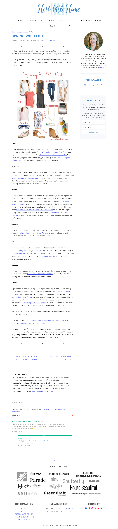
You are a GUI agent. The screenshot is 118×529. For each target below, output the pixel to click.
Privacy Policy (24, 511)
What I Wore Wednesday (51, 320)
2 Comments (51, 40)
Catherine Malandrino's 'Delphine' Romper (32, 233)
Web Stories (24, 520)
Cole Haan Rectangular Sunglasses (40, 274)
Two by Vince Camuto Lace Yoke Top (51, 152)
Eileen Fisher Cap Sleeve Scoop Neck (53, 155)
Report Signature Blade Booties (34, 303)
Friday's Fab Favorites (29, 323)
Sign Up (69, 508)
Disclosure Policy (24, 514)
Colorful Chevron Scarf (20, 253)
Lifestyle (19, 32)
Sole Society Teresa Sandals (22, 297)
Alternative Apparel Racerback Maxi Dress (27, 178)
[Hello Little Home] (59, 16)
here (101, 67)
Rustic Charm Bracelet (46, 256)
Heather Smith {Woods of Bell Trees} (37, 441)
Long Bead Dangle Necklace (30, 251)
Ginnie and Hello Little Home (42, 391)
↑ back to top (59, 460)
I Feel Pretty (46, 323)
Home (13, 32)
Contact (24, 508)
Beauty (25, 32)
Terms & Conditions (24, 517)
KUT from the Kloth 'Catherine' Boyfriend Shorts (34, 210)
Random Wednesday (33, 320)
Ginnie (20, 438)
